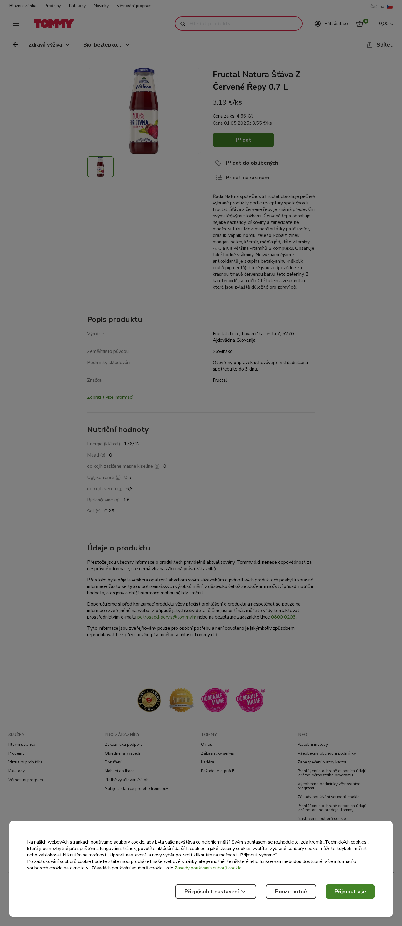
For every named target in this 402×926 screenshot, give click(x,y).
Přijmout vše (350, 891)
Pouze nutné (291, 891)
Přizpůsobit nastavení (212, 891)
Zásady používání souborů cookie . (209, 868)
